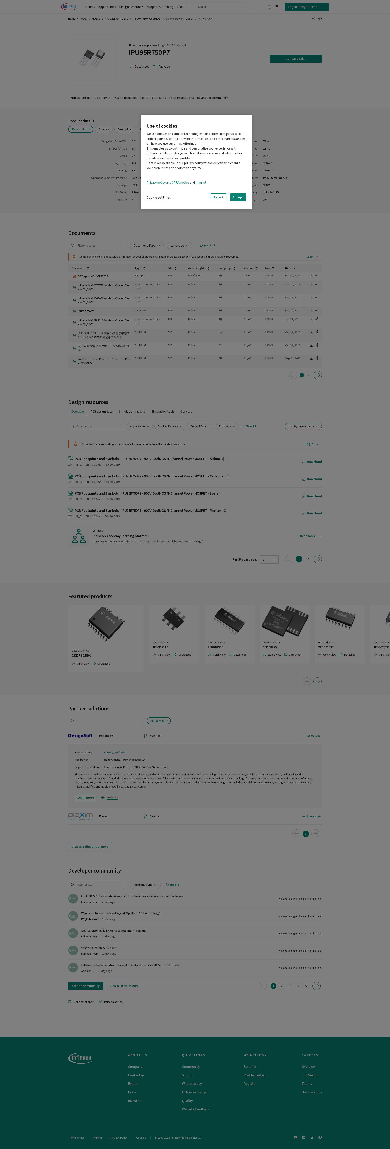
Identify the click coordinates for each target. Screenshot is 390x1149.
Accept (238, 197)
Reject (219, 197)
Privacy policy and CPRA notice (168, 182)
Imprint (200, 182)
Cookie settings (159, 197)
